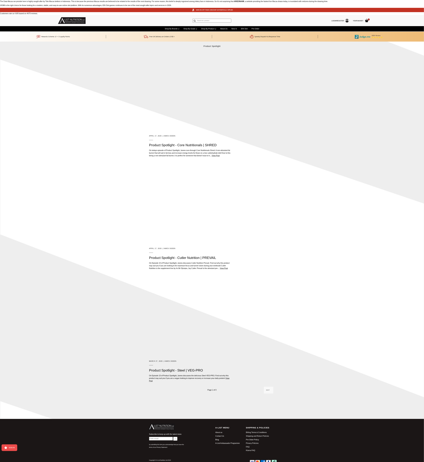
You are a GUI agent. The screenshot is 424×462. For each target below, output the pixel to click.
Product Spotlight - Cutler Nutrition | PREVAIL (182, 258)
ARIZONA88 (239, 1)
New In (234, 29)
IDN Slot (244, 29)
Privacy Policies (252, 443)
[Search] (195, 21)
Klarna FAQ (250, 450)
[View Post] (190, 93)
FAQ (247, 447)
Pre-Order (255, 29)
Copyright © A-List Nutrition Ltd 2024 (160, 460)
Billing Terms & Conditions (256, 432)
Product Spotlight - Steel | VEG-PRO (176, 370)
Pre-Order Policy (252, 440)
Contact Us (219, 436)
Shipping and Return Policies (257, 436)
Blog (217, 440)
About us (218, 432)
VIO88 (2, 5)
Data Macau (8, 1)
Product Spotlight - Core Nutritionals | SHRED (183, 145)
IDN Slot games (108, 5)
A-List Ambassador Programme (227, 443)
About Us (223, 29)
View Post (216, 156)
